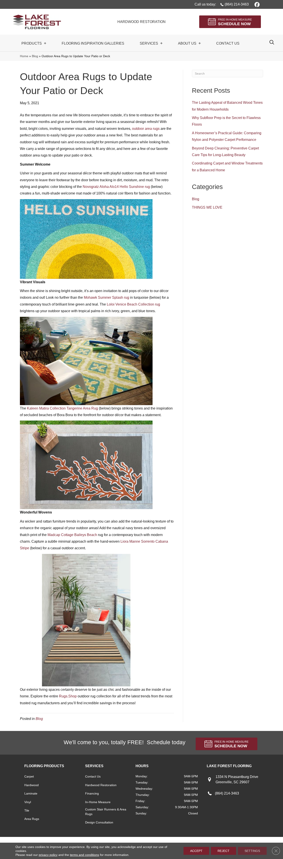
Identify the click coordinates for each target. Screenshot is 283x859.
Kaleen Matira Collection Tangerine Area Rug (62, 408)
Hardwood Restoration (101, 785)
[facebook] (256, 4)
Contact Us (93, 776)
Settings (252, 851)
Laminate (30, 793)
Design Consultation (99, 822)
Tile (26, 810)
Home (24, 56)
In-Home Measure (98, 802)
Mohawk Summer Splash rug (106, 297)
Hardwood (31, 785)
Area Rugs (31, 819)
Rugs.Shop (68, 696)
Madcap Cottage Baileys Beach (72, 535)
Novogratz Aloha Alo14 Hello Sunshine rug (116, 187)
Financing (92, 793)
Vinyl (27, 802)
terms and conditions (84, 855)
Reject (223, 851)
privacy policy (48, 855)
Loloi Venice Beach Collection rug (133, 304)
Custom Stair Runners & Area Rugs (105, 812)
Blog (35, 56)
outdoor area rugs (146, 128)
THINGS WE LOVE (207, 207)
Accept (196, 851)
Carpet (29, 776)
